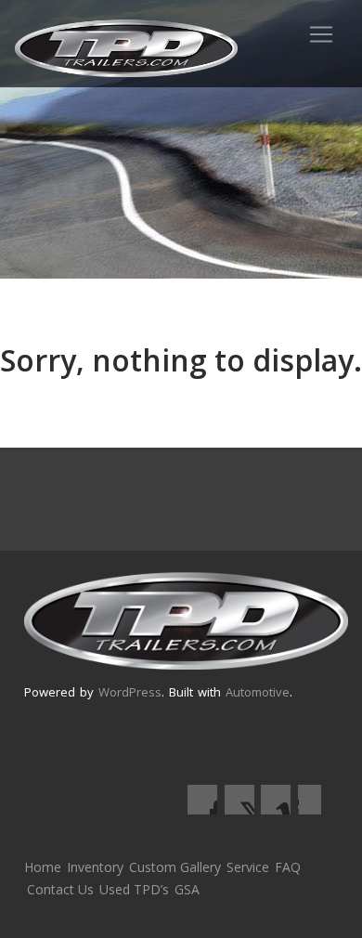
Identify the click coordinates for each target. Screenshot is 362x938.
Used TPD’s (134, 889)
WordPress (130, 692)
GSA (187, 889)
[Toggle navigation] (321, 34)
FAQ (288, 867)
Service (247, 867)
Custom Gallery (175, 867)
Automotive (258, 692)
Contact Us (60, 889)
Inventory (95, 867)
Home (42, 867)
